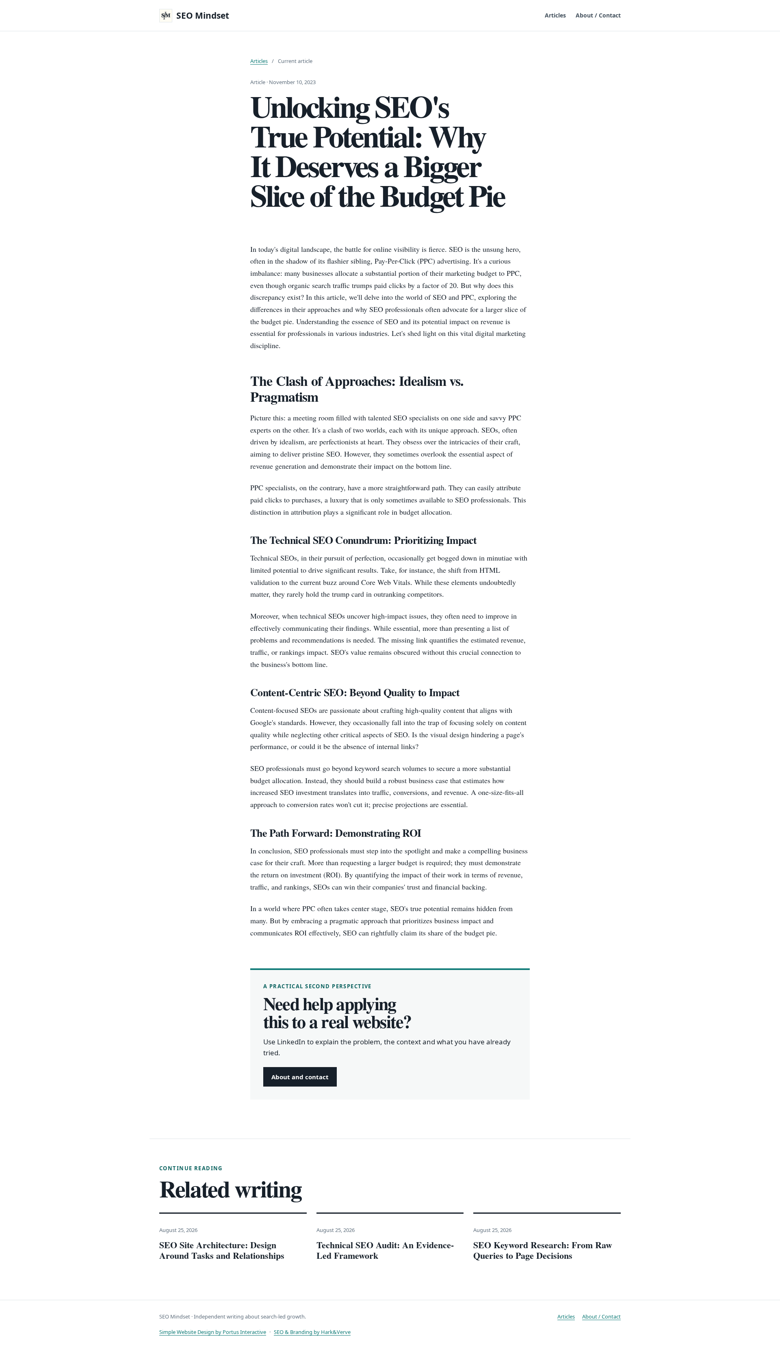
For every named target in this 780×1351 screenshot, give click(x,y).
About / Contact (598, 15)
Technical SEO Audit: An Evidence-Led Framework (385, 1250)
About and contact (300, 1077)
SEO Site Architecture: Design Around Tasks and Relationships (221, 1250)
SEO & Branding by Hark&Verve (312, 1332)
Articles (555, 15)
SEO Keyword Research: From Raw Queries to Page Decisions (542, 1250)
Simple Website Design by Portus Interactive (212, 1332)
